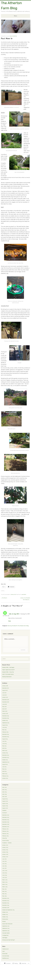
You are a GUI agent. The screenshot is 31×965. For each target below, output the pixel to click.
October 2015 (5, 720)
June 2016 (4, 704)
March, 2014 (4, 884)
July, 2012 (4, 859)
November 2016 (5, 701)
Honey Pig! (4, 838)
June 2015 (4, 727)
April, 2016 (4, 796)
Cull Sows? (4, 812)
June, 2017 (4, 877)
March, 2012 (4, 879)
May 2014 (4, 745)
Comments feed (5, 955)
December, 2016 (5, 824)
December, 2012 (5, 815)
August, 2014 (5, 803)
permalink (24, 594)
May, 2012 (4, 889)
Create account (5, 948)
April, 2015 (4, 794)
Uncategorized (5, 935)
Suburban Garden (6, 933)
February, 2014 (5, 833)
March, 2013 (4, 882)
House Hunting (5, 840)
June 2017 (4, 695)
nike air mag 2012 (14, 614)
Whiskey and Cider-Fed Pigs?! (8, 939)
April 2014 (4, 748)
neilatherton (13, 36)
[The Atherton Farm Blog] (16, 33)
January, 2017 (5, 856)
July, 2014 (4, 863)
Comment (23, 649)
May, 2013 (4, 891)
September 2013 (5, 762)
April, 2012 (4, 787)
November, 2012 (5, 898)
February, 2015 (5, 835)
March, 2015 (4, 886)
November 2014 (5, 736)
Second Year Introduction (7, 923)
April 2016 (4, 708)
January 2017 (5, 697)
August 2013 (5, 764)
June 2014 (4, 743)
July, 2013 (4, 861)
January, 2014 (5, 849)
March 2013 (4, 773)
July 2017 (4, 692)
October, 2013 (5, 914)
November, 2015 (5, 905)
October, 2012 (5, 912)
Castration (4, 810)
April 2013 (4, 771)
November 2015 (5, 718)
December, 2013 (5, 817)
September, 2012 (5, 926)
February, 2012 (5, 828)
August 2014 (5, 738)
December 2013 (5, 755)
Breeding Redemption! (7, 676)
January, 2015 (5, 852)
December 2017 (5, 688)
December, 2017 (5, 826)
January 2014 (5, 752)
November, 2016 (5, 907)
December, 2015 (5, 822)
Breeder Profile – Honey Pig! (8, 672)
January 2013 (5, 778)
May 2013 (4, 769)
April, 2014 (4, 791)
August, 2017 (5, 808)
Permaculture (5, 919)
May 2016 (4, 706)
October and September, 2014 (8, 909)
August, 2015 (5, 805)
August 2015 (5, 725)
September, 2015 (5, 930)
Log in (3, 951)
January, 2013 (5, 847)
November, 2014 (5, 902)
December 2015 (5, 715)
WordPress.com (5, 958)
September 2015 (5, 722)
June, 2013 (4, 872)
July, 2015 (4, 865)
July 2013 (4, 766)
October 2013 (5, 759)
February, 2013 (5, 831)
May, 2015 (4, 896)
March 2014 (4, 750)
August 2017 (5, 690)
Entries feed (4, 953)
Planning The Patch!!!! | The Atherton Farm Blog (18, 625)
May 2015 (4, 729)
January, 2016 (5, 854)
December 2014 (5, 734)
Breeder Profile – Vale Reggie (8, 667)
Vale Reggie (4, 937)
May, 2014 (4, 893)
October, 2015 (5, 916)
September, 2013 (5, 928)
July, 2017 (4, 868)
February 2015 (5, 732)
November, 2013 (5, 900)
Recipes (4, 921)
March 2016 (4, 711)
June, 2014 (4, 875)
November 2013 (5, 757)
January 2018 (5, 685)
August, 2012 (5, 801)
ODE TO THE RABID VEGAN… (8, 674)
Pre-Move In (4, 597)
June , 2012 (4, 870)
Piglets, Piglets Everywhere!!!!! (8, 669)
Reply (9, 621)
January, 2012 (13, 594)
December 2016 (5, 699)
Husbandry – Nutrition (7, 842)
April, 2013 (4, 789)
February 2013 (5, 775)
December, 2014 (5, 819)
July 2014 (4, 741)
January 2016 (5, 713)
